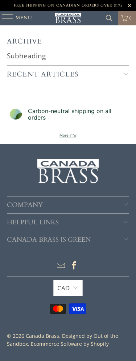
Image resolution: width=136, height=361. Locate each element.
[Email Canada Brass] (61, 266)
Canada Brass (42, 335)
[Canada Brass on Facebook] (74, 266)
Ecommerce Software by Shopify (70, 343)
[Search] (109, 18)
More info (67, 135)
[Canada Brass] (68, 18)
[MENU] (4, 18)
